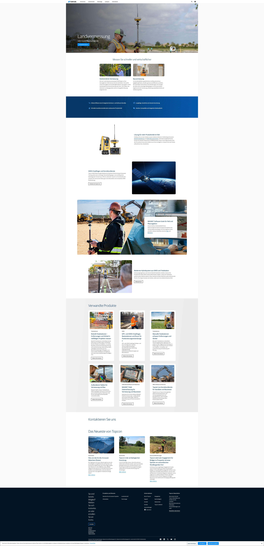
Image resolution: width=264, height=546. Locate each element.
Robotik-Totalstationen (139, 138)
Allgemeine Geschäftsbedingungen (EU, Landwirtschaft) (126, 539)
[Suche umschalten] (192, 1)
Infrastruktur (82, 1)
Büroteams (150, 232)
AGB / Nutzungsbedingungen (97, 539)
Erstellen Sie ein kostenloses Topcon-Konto (92, 532)
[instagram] (175, 539)
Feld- (167, 231)
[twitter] (168, 539)
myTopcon (107, 1)
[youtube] (171, 539)
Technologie (99, 1)
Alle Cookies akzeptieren (213, 543)
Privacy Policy (92, 543)
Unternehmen (115, 1)
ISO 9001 (138, 539)
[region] (132, 543)
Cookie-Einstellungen (192, 543)
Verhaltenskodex (143, 539)
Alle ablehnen (202, 543)
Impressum (90, 539)
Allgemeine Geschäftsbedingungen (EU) (109, 539)
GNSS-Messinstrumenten (152, 138)
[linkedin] (164, 539)
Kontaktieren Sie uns (83, 44)
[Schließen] (261, 543)
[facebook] (160, 539)
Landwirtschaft (91, 1)
